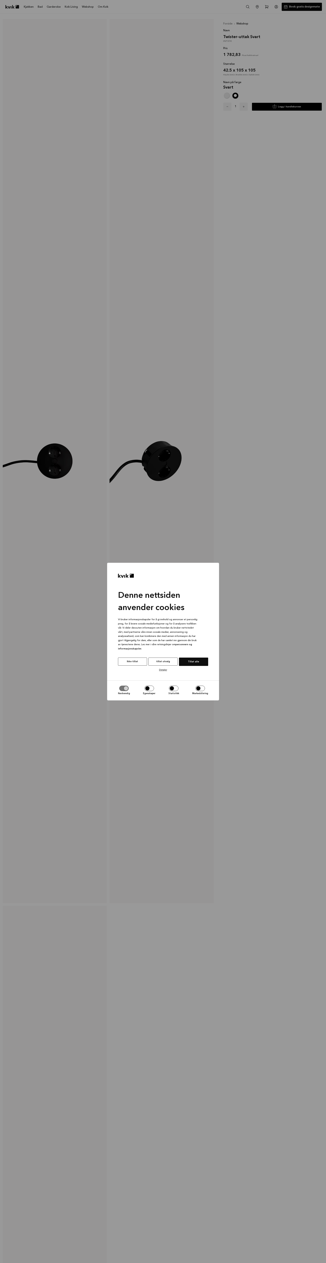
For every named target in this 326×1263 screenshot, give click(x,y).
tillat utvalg (163, 661)
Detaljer (163, 670)
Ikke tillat (132, 661)
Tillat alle (193, 661)
